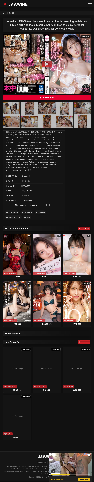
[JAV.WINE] (47, 457)
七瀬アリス (48, 205)
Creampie (41, 212)
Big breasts (28, 212)
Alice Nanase (21, 205)
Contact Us (42, 462)
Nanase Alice (35, 205)
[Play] (47, 64)
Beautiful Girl (13, 212)
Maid (28, 217)
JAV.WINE (17, 4)
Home (4, 13)
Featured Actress (14, 217)
